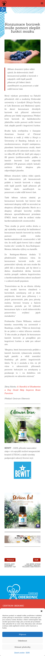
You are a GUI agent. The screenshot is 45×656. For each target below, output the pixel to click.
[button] (41, 611)
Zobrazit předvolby (22, 647)
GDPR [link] (28, 652)
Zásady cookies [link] (19, 652)
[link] (3, 9)
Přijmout (22, 634)
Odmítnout (22, 641)
